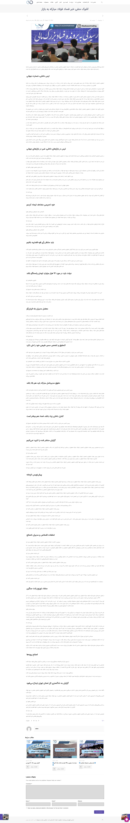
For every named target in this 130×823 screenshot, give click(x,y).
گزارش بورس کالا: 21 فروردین (33, 763)
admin (37, 20)
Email (54, 801)
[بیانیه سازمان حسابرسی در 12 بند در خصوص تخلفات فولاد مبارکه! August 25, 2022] (4, 817)
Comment (29, 784)
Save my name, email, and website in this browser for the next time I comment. (48, 808)
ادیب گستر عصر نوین (31, 820)
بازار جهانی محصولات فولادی (87, 763)
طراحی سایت (44, 820)
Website (80, 801)
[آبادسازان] (29, 2)
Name (28, 801)
